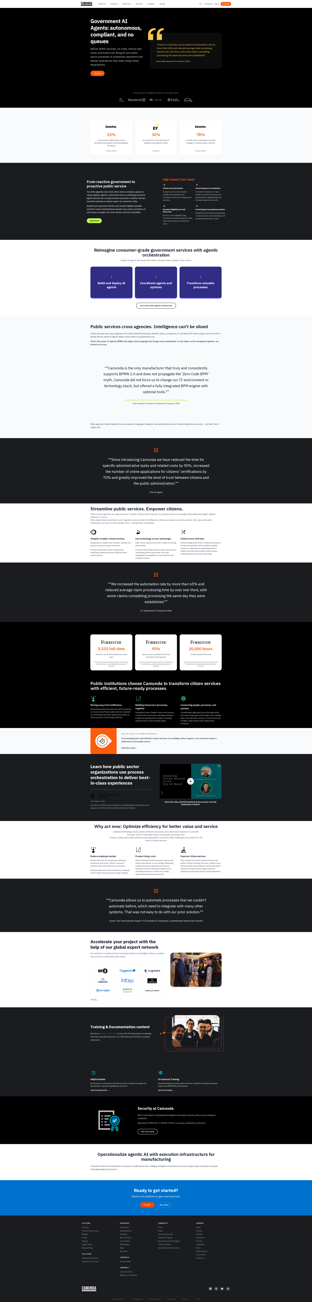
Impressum (186, 1299)
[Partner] (103, 971)
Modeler (85, 1234)
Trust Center (201, 1255)
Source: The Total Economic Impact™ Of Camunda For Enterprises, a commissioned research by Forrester (111, 664)
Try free (97, 73)
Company (151, 4)
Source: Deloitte (111, 150)
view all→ (94, 999)
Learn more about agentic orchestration (156, 306)
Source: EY (156, 150)
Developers (124, 1227)
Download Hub (125, 1261)
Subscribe (123, 1251)
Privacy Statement (155, 1299)
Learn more (94, 221)
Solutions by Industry (90, 1258)
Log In (216, 4)
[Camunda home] (86, 4)
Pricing (162, 4)
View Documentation (100, 1090)
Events (160, 1231)
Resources (127, 4)
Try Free (226, 4)
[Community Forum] (216, 1289)
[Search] (200, 4)
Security (85, 1241)
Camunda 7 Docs (126, 1272)
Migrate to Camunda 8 (128, 1275)
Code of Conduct (164, 1244)
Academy (123, 1234)
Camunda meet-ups (165, 1234)
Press (198, 1248)
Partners (139, 4)
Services (199, 1234)
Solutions (114, 4)
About (198, 1227)
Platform (102, 4)
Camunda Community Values (168, 1248)
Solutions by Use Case (90, 1261)
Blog (122, 1248)
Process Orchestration (90, 1231)
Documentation (126, 1231)
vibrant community (108, 1033)
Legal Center (87, 1244)
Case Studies (125, 1241)
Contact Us (208, 4)
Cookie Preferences (136, 1299)
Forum (160, 1227)
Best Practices (125, 1238)
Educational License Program (169, 1241)
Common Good (201, 1251)
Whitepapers (125, 1244)
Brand (198, 1299)
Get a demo (164, 1205)
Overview (85, 1227)
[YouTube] (222, 1289)
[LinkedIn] (210, 1289)
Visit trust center (148, 1132)
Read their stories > (129, 748)
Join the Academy (166, 1090)
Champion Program (165, 1238)
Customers (200, 1238)
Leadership (200, 1244)
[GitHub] (228, 1289)
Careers (199, 1231)
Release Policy (87, 1248)
